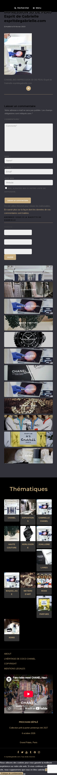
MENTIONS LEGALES (14, 668)
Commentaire (12, 119)
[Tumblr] (30, 752)
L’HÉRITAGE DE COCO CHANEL (19, 659)
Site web (9, 178)
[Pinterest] (35, 752)
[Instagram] (39, 752)
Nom (8, 156)
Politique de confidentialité (11, 773)
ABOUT (7, 654)
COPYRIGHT (10, 663)
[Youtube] (26, 752)
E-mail (9, 167)
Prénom (8, 227)
